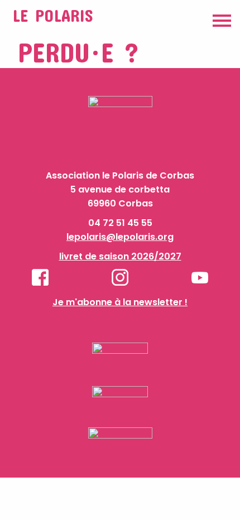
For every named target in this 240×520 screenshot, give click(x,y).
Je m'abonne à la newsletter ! (120, 302)
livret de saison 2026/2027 (120, 256)
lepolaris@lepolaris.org (120, 236)
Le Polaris (52, 15)
